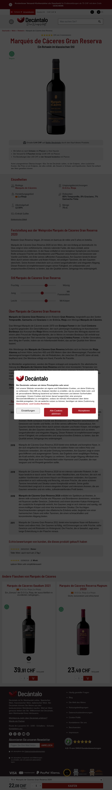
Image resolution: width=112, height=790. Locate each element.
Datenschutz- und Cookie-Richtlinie (33, 404)
